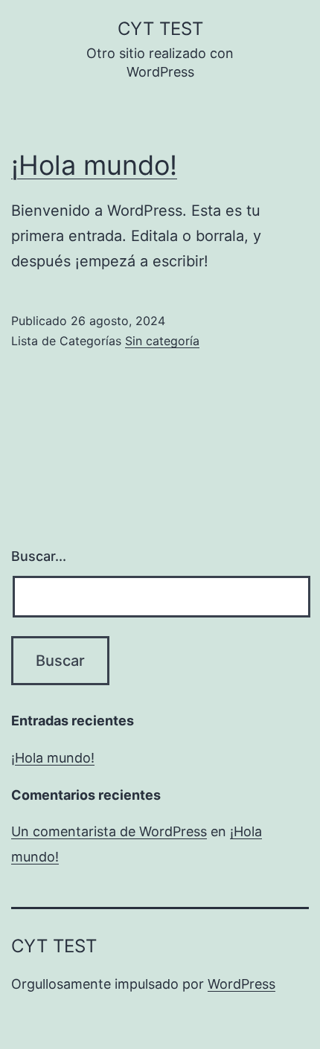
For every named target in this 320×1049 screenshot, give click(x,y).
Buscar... (38, 556)
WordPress (241, 984)
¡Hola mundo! (94, 165)
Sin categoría (162, 340)
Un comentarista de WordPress (109, 831)
